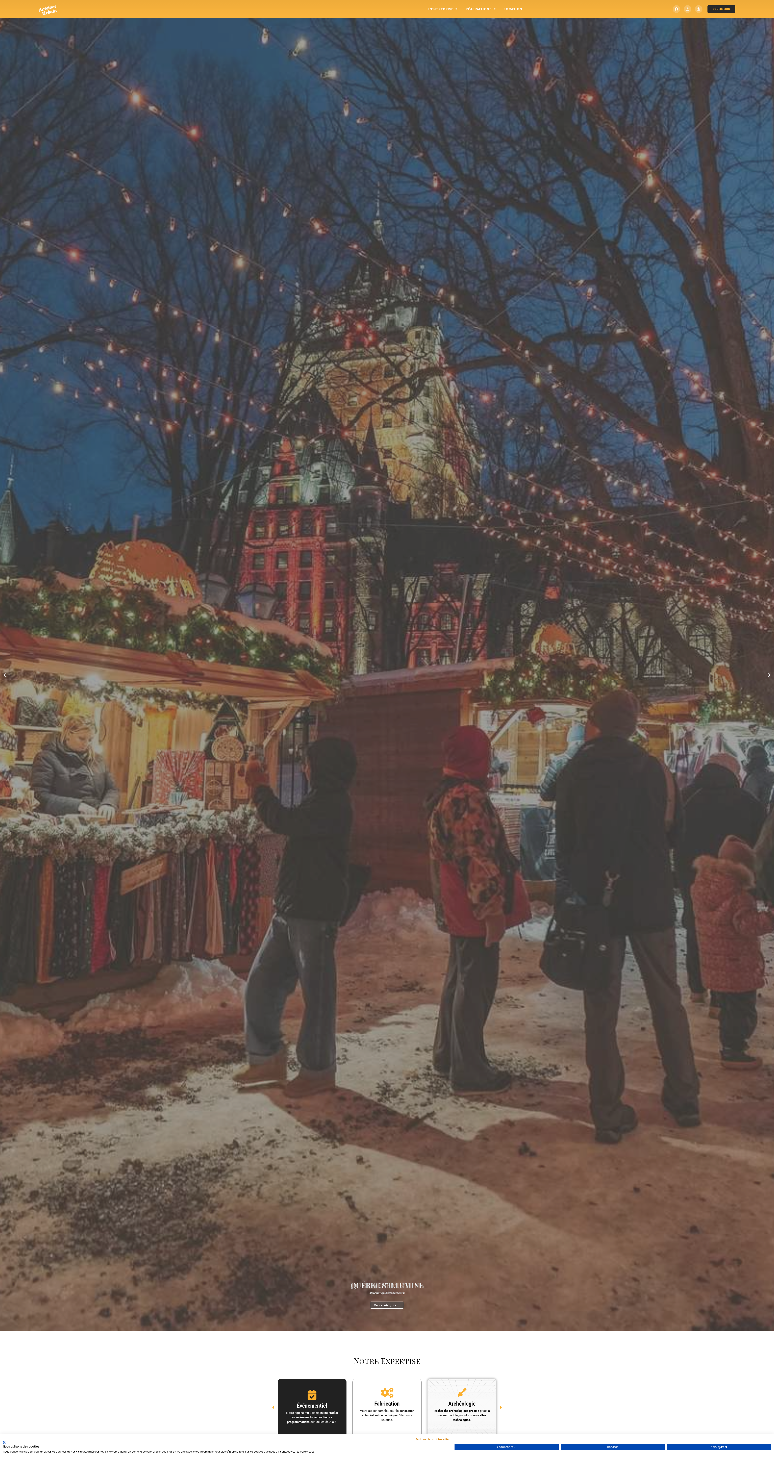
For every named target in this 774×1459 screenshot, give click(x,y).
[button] (4, 674)
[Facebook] (676, 9)
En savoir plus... (387, 1305)
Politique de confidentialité (432, 1439)
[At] (698, 9)
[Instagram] (687, 9)
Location (513, 9)
